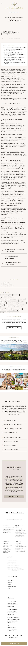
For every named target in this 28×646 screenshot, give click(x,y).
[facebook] (5, 635)
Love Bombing (21, 301)
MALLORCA (12, 12)
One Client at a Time (19, 529)
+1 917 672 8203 (11, 630)
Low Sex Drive (2, 303)
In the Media (10, 580)
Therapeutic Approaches (19, 536)
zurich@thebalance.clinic (12, 612)
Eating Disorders (6, 546)
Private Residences (18, 545)
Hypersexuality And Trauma (5, 301)
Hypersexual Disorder (21, 299)
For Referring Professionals (20, 551)
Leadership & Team (12, 563)
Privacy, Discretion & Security (20, 546)
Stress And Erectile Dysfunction (12, 310)
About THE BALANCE (12, 561)
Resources (10, 17)
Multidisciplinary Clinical (19, 532)
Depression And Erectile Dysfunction (7, 297)
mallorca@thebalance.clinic (13, 604)
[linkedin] (9, 635)
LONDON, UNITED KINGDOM (14, 617)
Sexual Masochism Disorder (5, 308)
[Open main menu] (2, 3)
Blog (9, 588)
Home (6, 17)
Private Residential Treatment (8, 527)
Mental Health (15, 17)
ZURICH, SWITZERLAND (13, 609)
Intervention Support (19, 548)
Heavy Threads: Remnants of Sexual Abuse (8, 299)
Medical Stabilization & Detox (8, 529)
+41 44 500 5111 (11, 614)
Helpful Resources (12, 586)
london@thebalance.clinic (13, 621)
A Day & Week (18, 543)
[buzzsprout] (21, 635)
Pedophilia (2, 304)
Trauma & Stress (6, 548)
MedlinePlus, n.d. (10, 179)
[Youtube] (17, 635)
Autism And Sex (16, 295)
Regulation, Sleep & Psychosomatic (6, 552)
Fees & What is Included (7, 530)
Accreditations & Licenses (13, 567)
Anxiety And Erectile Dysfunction (6, 295)
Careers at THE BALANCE (13, 571)
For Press (10, 582)
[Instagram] (13, 635)
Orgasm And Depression (21, 303)
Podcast (9, 584)
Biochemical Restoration (19, 535)
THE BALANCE (10, 31)
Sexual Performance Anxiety (17, 308)
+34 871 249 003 (11, 606)
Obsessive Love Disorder (11, 303)
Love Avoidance (14, 301)
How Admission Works (7, 532)
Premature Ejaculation (22, 304)
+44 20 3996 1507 (11, 622)
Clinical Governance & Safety (14, 565)
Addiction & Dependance (7, 545)
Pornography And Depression (11, 304)
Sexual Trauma (3, 310)
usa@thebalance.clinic (12, 629)
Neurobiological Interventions (20, 533)
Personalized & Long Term (20, 530)
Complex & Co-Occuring (7, 549)
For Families (17, 549)
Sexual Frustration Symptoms (16, 306)
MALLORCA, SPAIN (12, 601)
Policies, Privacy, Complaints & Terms (16, 569)
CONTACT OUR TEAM (14, 327)
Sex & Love (20, 17)
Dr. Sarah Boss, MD (15, 32)
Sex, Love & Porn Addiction (5, 306)
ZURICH (16, 12)
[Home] (14, 6)
